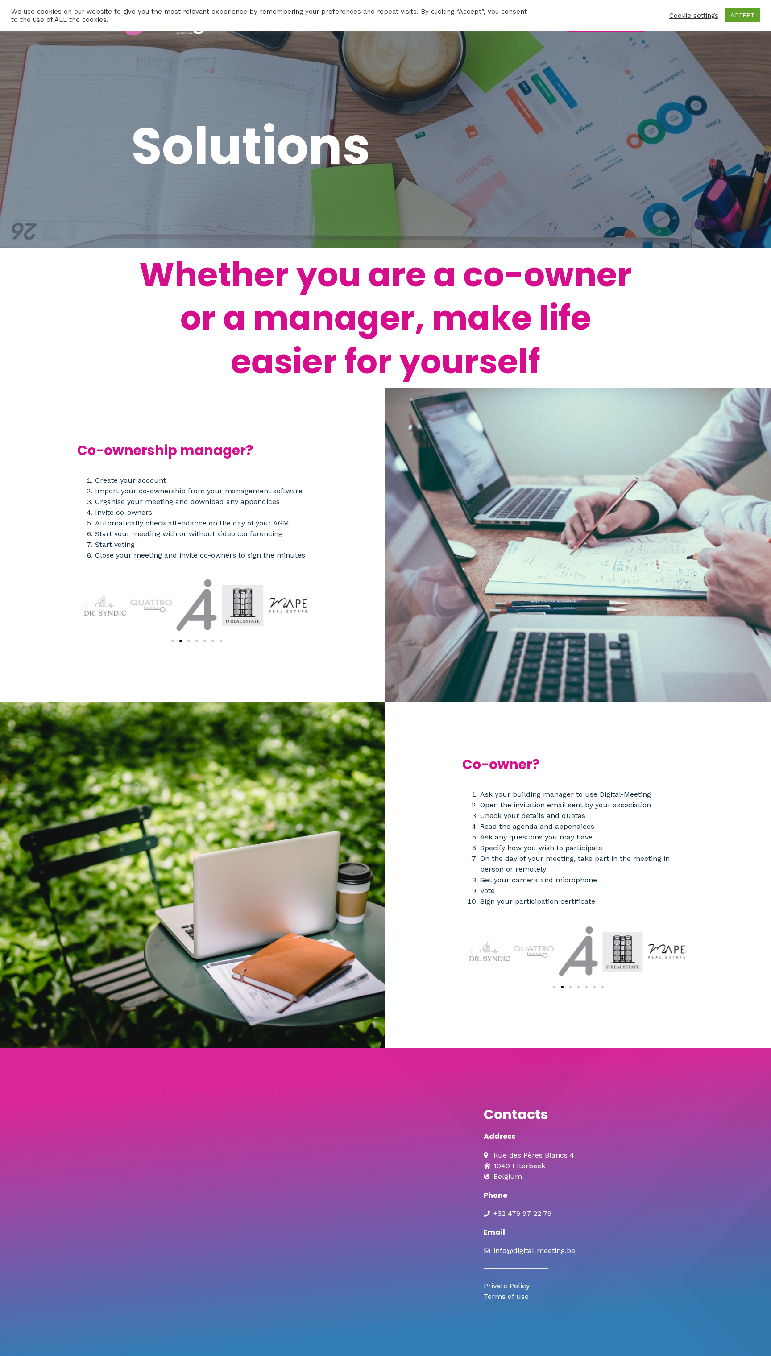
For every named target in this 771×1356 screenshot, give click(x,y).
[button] (86, 605)
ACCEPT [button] (742, 15)
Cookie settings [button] (693, 16)
